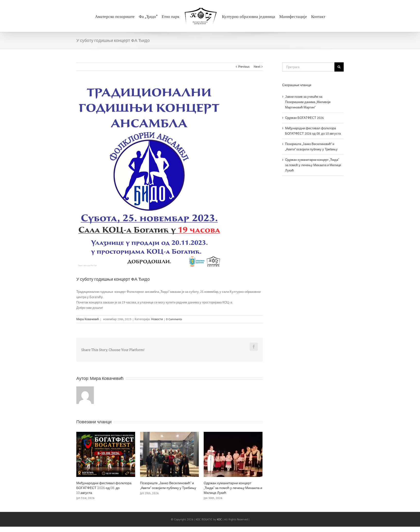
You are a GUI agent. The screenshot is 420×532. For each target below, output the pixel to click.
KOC (219, 519)
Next (257, 67)
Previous (243, 67)
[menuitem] (113, 16)
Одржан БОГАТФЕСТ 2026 (304, 118)
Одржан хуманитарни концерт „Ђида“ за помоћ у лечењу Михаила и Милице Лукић (233, 488)
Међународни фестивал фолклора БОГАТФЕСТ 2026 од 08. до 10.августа (103, 488)
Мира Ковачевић (87, 319)
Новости (157, 319)
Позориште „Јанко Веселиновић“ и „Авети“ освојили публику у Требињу (168, 485)
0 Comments (174, 319)
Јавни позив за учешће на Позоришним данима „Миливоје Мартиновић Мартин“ (308, 102)
